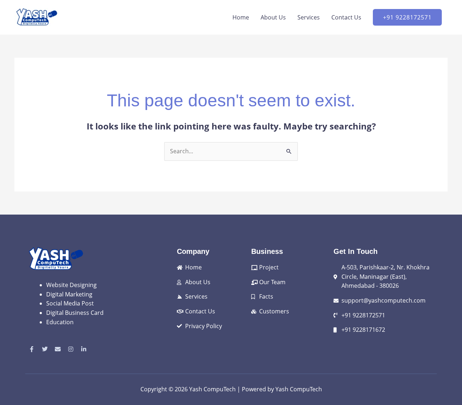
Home (240, 17)
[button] (407, 17)
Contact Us (346, 17)
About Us (273, 17)
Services (308, 17)
